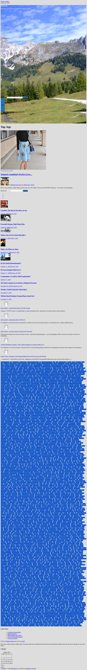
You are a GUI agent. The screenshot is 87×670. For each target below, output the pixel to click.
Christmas (28, 415)
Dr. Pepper (42, 446)
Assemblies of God (25, 383)
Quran (42, 560)
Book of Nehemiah (6, 398)
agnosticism (47, 368)
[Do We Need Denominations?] (5, 260)
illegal (72, 493)
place (33, 548)
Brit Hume (74, 400)
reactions (55, 561)
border (63, 398)
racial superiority (51, 560)
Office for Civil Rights (65, 537)
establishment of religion (48, 456)
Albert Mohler (4, 369)
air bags (55, 368)
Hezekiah (29, 487)
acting (74, 365)
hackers (55, 484)
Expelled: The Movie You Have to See (14, 210)
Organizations (16, 540)
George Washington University (29, 476)
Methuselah (4, 523)
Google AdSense (63, 479)
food (78, 467)
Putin (4, 560)
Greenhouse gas (70, 482)
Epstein (79, 455)
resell (67, 566)
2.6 (40, 362)
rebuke (43, 563)
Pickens (3, 548)
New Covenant (49, 532)
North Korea (63, 535)
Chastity (26, 409)
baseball (34, 391)
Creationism (60, 430)
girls (65, 476)
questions (32, 560)
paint (82, 540)
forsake (54, 468)
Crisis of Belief (42, 432)
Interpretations (58, 497)
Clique (13, 420)
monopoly (63, 526)
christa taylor (78, 411)
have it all (15, 485)
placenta (37, 548)
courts (5, 430)
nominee (28, 535)
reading (63, 561)
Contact (6, 51)
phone (46, 546)
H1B (44, 484)
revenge (62, 567)
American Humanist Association (9, 374)
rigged (2, 569)
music (44, 529)
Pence (2, 545)
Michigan (34, 523)
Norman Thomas (39, 535)
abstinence (17, 365)
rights (16, 569)
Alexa (24, 369)
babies (81, 386)
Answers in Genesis (21, 377)
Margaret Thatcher (29, 517)
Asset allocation (35, 383)
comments (55, 421)
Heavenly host (66, 485)
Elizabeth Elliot (57, 452)
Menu (2, 105)
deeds (9, 438)
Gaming (67, 473)
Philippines (29, 546)
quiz (36, 560)
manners (13, 517)
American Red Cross (31, 374)
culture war (61, 433)
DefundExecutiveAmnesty (36, 438)
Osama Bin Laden (32, 540)
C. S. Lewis (4, 403)
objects (48, 537)
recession (47, 563)
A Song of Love (12, 363)
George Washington (15, 476)
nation (27, 531)
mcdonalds (14, 520)
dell (72, 438)
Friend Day (48, 471)
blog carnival (19, 397)
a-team (19, 363)
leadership (14, 510)
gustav (41, 484)
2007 (54, 362)
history (76, 487)
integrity (12, 497)
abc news (33, 363)
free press (61, 470)
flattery (39, 467)
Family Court (15, 461)
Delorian (76, 438)
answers (14, 377)
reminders (73, 564)
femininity (69, 462)
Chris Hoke (45, 411)
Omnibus (28, 539)
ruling (51, 570)
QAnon (10, 560)
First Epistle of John (68, 465)
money (38, 526)
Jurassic (77, 503)
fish (30, 467)
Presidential (54, 554)
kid (72, 505)
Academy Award (25, 365)
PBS (66, 543)
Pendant (13, 545)
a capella (5, 363)
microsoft (39, 523)
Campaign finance (61, 403)
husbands (3, 493)
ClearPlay (54, 418)
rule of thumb (46, 570)
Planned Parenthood (52, 548)
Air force (59, 368)
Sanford (42, 574)
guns (37, 484)
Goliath (82, 478)
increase (77, 494)
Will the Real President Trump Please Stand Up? (18, 296)
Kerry (60, 505)
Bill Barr (6, 395)
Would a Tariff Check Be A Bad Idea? (14, 289)
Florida (43, 467)
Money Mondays (55, 526)
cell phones (77, 406)
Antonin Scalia (34, 379)
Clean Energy (42, 418)
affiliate (21, 368)
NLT (12, 535)
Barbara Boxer (80, 389)
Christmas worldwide (53, 415)
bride (63, 400)
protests (8, 558)
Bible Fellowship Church (7, 394)
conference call (48, 424)
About (5, 25)
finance (56, 464)
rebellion (34, 563)
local (19, 514)
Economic (79, 447)
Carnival (3, 406)
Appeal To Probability (24, 380)
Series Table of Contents (10, 89)
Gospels (22, 481)
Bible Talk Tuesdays (38, 394)
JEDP (30, 500)
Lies (5, 513)
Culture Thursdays (53, 433)
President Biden (16, 554)
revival (70, 567)
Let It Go (10, 511)
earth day (33, 447)
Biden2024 (77, 394)
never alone (41, 532)
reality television (12, 563)
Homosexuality (26, 490)
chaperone (55, 407)
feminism (75, 462)
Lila (52, 513)
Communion (47, 423)
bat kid (44, 391)
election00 (37, 450)
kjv (72, 507)
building (24, 401)
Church (72, 415)
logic (41, 514)
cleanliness (49, 418)
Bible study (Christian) (27, 394)
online (58, 539)
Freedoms (36, 471)
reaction (50, 561)
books (33, 398)
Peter (77, 545)
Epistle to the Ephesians (58, 455)
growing (6, 484)
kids (81, 505)
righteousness (11, 569)
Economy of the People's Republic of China (33, 449)
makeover (68, 516)
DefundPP (46, 438)
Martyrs (83, 517)
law (69, 508)
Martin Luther (76, 517)
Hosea (60, 490)
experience (16, 459)
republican (25, 566)
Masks (11, 519)
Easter (44, 447)
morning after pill (18, 528)
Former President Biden (32, 468)
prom (26, 557)
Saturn (71, 574)
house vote (81, 490)
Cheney (41, 409)
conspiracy (64, 426)
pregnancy (26, 552)
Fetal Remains (15, 464)
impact (19, 494)
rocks (64, 569)
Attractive (82, 385)
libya (2, 513)
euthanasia (17, 458)
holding (10, 488)
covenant (15, 430)
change (50, 407)
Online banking (64, 539)
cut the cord (15, 435)
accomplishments (37, 365)
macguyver (42, 516)
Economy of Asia (16, 449)
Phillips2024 (41, 546)
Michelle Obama (26, 523)
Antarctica (30, 377)
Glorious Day (17, 478)
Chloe (20, 411)
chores (28, 411)
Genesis (66, 475)
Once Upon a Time (37, 539)
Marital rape (37, 517)
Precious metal (15, 552)
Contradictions (54, 427)
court (2, 430)
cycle (24, 435)
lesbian (83, 510)
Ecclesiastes (55, 447)
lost (4, 516)
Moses (42, 528)
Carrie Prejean (20, 406)
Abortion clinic (74, 363)
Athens (16, 385)
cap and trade (13, 404)
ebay (51, 447)
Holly (28, 488)
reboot (39, 563)
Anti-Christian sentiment (74, 377)
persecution (49, 545)
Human (29, 491)
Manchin (8, 517)
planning (60, 548)
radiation (65, 560)
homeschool (77, 488)
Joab (38, 502)
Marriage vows (69, 517)
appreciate (42, 380)
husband (79, 491)
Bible (68, 392)
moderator (78, 525)
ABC (29, 363)
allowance (66, 369)
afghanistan (31, 368)
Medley (55, 520)
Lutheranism (35, 516)
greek (48, 482)
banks (31, 389)
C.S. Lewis (19, 403)
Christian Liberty (49, 412)
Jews (25, 502)
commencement (36, 421)
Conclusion (41, 424)
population (8, 551)
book (48, 397)
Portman (28, 551)
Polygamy (60, 549)
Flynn (53, 467)
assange (18, 383)
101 (11, 362)
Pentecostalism (29, 545)
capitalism (30, 404)
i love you (34, 493)
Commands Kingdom (25, 421)
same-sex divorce (10, 574)
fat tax (49, 461)
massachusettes (26, 519)
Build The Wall (18, 401)
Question (26, 560)
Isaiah (59, 499)
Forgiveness (22, 468)
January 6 (14, 500)
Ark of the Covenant (27, 382)
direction (9, 443)
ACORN (69, 365)
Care (72, 404)
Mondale (33, 526)
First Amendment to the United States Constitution (49, 465)
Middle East (53, 523)
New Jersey (71, 532)
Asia (11, 383)
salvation (3, 574)
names (83, 529)
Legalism (51, 510)
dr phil (37, 446)
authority (17, 386)
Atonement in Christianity (34, 385)
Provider (31, 558)
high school (46, 487)
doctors (27, 444)
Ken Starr (44, 505)
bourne (5, 400)
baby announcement (6, 388)
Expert (21, 459)
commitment (82, 421)
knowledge (79, 507)
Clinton (80, 418)
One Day (53, 539)
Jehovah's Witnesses (49, 500)
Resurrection (15, 567)
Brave (40, 400)
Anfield (26, 376)
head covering (25, 485)
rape (20, 561)
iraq (45, 499)
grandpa (9, 482)
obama (22, 537)
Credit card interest (11, 432)
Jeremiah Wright (69, 500)
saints (78, 572)
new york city (42, 534)
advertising (7, 368)
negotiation (17, 532)
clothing (21, 420)
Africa (36, 368)
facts (52, 459)
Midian (58, 523)
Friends (53, 471)
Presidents (60, 554)
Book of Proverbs (16, 398)
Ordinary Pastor (8, 540)
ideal (45, 493)
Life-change (18, 513)
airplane (68, 368)
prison (39, 555)
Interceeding (18, 497)
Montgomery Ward (76, 526)
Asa (70, 382)
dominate (14, 446)
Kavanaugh (30, 505)
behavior (16, 392)
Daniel (53, 435)
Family (9, 461)
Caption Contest (42, 404)
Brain (31, 400)
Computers (16, 424)
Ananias (14, 376)
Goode (53, 479)
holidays (19, 488)
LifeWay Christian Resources (29, 513)
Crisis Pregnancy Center (52, 432)
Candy (8, 404)
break (43, 400)
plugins (21, 549)
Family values (30, 461)
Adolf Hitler (65, 366)
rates (44, 561)
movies (78, 528)
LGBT (33, 511)
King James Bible (47, 507)
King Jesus (55, 507)
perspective (67, 545)
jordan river (4, 503)
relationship (4, 564)
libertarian (47, 511)
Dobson (23, 444)
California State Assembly (37, 403)
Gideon (50, 476)
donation (28, 446)
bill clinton (12, 395)
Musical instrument (51, 529)
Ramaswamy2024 (5, 561)
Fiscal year (26, 467)
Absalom (12, 365)
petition (81, 545)
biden (65, 394)
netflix (30, 532)
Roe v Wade (69, 569)
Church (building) (79, 415)
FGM (25, 464)
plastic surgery (67, 548)
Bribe (60, 400)
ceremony (34, 407)
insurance (7, 497)
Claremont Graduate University (22, 418)
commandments (9, 421)
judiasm (73, 503)
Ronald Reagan (26, 570)
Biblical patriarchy (59, 394)
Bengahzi (56, 392)
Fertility (9, 464)
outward (47, 540)
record (59, 563)
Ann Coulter (71, 376)
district (68, 443)
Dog (62, 444)
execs (78, 458)
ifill (69, 493)
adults (2, 368)
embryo (78, 452)
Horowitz (55, 490)
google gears (72, 479)
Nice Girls (67, 534)
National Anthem (34, 531)
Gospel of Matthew (14, 481)
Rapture (24, 561)
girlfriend (61, 476)
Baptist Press (56, 389)
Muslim (59, 529)
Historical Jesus (69, 487)
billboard (24, 395)
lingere (61, 513)
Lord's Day (82, 514)
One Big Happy (46, 539)
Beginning (11, 392)
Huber (19, 491)
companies (60, 423)
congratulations (72, 424)
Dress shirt (70, 446)
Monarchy (28, 526)
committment (16, 423)
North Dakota (56, 535)
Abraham (6, 365)
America (66, 371)
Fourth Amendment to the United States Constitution (23, 470)
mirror (30, 525)
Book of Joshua (70, 397)
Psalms (44, 558)
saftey (72, 572)
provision (36, 558)
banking (27, 389)
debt (48, 436)
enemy (56, 453)
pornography (22, 551)
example (63, 458)
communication (40, 423)
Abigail (55, 363)
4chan (73, 362)
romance (78, 569)
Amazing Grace (26, 371)
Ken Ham (38, 505)
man (80, 516)
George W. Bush (5, 476)
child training (75, 409)
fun (82, 471)
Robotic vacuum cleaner (56, 569)
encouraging (44, 453)
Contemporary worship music (19, 427)
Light (39, 513)
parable (26, 542)
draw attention (49, 446)
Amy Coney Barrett (6, 376)
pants (22, 542)
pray (76, 551)
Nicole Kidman (80, 534)
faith (63, 459)
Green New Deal (61, 482)
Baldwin (7, 389)
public (48, 558)
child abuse (69, 409)
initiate (2, 497)
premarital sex (38, 552)
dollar (72, 444)
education (73, 449)
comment (42, 421)
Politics (50, 549)
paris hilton (59, 542)
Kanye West (14, 505)
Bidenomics (83, 394)
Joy (29, 503)
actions (81, 365)
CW (22, 435)
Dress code (64, 446)
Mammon (76, 516)
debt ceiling (53, 436)
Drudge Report (5, 447)
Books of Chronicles (41, 398)
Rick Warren (82, 567)
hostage (68, 490)
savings (76, 574)
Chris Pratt (51, 411)
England (76, 453)
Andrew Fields (20, 376)
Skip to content (5, 1)
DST (14, 447)
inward (37, 499)
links (69, 513)
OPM (78, 539)
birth (35, 395)
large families (32, 508)
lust (30, 516)
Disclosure (7, 76)
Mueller (11, 529)
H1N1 (47, 484)
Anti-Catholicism (56, 377)
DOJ (69, 444)
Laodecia (22, 508)
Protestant (3, 558)
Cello (82, 406)
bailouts (79, 388)
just (81, 503)
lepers (79, 510)
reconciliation (54, 563)
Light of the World (46, 513)
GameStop (61, 473)
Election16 (67, 450)
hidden (34, 487)
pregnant (32, 552)
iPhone (41, 499)
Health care (36, 485)
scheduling (23, 575)
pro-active (48, 555)
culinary (21, 433)
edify (69, 449)
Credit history (20, 432)
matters (45, 519)
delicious (59, 438)
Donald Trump (22, 446)
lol (43, 514)
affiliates (25, 368)
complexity (4, 424)
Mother (46, 528)
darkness (61, 435)
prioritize (35, 555)
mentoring (59, 522)
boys (28, 400)
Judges (69, 503)
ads (75, 366)
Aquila (47, 380)
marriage (62, 517)
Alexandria (29, 369)
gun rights (33, 484)
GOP (77, 479)
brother (83, 400)
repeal (2, 566)
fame (5, 461)
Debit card (36, 436)
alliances (61, 369)
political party (38, 549)
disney (58, 443)
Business (67, 401)
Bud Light (6, 401)
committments (24, 423)
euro (82, 456)
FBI (73, 461)
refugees (73, 563)
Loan (16, 514)
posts (49, 551)
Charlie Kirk (13, 409)
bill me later (18, 395)
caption (35, 404)
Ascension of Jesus (77, 382)
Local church (24, 514)
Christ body (61, 411)
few (23, 464)
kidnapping (76, 505)
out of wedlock (41, 540)
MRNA (82, 528)
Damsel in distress (37, 435)
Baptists (63, 389)
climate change (69, 418)
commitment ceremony (7, 423)
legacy (47, 510)
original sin (23, 540)
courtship (9, 430)
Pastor (78, 542)
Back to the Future (59, 388)
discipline (46, 443)
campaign (53, 403)
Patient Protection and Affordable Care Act (22, 543)
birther (58, 395)
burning (46, 401)
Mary (2, 519)
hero (18, 487)
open (70, 539)
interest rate (25, 497)
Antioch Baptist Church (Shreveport (20, 379)
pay (47, 543)
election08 (49, 450)
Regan (77, 563)
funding (32, 473)
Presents (81, 552)
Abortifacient (61, 363)
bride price (68, 400)
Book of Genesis (54, 397)
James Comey (8, 500)
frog (57, 471)
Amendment (61, 371)
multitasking (25, 529)
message (77, 522)
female (45, 462)
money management (45, 526)
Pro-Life (60, 555)
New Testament (17, 534)
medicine (44, 520)
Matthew (49, 519)
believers (50, 392)
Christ (56, 411)
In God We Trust (39, 494)
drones (83, 446)
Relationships (10, 564)
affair (17, 368)
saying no (13, 575)
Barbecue (3, 391)
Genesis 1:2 (71, 475)
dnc (16, 444)
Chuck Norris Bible (64, 415)
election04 (43, 450)
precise (22, 552)
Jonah (81, 502)
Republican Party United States (36, 566)
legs (76, 510)
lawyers (72, 508)
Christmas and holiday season (39, 415)
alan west (78, 368)
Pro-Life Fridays (67, 555)
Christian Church (19, 412)
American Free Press (79, 372)
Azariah (67, 386)
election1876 (73, 450)
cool (80, 427)
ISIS (63, 499)
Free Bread (56, 470)
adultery (81, 366)
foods (81, 467)
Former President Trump (45, 468)
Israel (68, 499)
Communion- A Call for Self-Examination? (16, 276)
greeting (77, 482)
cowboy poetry (32, 430)
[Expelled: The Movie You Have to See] (4, 207)
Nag (80, 529)
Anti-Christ (64, 377)
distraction (63, 443)
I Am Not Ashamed (26, 493)
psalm (40, 558)
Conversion (75, 427)
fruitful (74, 471)
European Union (9, 458)
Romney (14, 570)
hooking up (42, 490)
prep (52, 552)
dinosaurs (78, 441)
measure (36, 520)
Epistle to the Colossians (44, 455)
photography (55, 546)
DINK (73, 441)
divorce (12, 444)
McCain (3, 520)
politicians (45, 549)
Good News (26, 479)
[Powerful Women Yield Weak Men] (6, 221)
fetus (20, 464)
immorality (14, 494)
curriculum (8, 435)
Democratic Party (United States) (45, 439)
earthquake (39, 447)
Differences (68, 441)
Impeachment (25, 494)
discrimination (53, 443)
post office (38, 551)
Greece (41, 482)
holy (44, 488)
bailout (74, 388)
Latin (61, 508)
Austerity (7, 386)
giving (77, 476)
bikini (2, 395)
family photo (22, 461)
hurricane (74, 491)
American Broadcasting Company (31, 372)
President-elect (46, 554)
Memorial (10, 522)
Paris (54, 542)
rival (33, 569)
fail (55, 459)
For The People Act (10, 468)
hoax (79, 487)
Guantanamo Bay (17, 484)
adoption (71, 366)
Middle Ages (45, 523)
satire (68, 574)
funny (53, 473)
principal (25, 555)
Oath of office (16, 537)
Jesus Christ (12, 502)
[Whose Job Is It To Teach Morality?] (6, 232)
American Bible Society (15, 372)
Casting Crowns (47, 406)
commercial (61, 421)
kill (83, 505)
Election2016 (81, 450)
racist (61, 560)
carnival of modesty (11, 406)
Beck (6, 392)
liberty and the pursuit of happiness (64, 511)
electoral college (32, 452)
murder (36, 529)
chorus (31, 411)
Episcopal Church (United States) (20, 455)
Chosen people (38, 411)
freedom (73, 470)
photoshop (66, 546)
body (37, 397)
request (60, 566)
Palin (7, 542)
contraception (46, 427)
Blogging (25, 397)
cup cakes (67, 433)
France (45, 470)
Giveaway (72, 476)
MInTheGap (4, 6)
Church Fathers (15, 417)
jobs (43, 502)
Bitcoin (67, 395)
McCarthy (8, 520)
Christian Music (76, 412)
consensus (32, 426)
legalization (57, 510)
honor (37, 490)
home (66, 488)
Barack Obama (71, 389)
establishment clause (35, 456)
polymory (65, 549)
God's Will (48, 478)
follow (64, 467)
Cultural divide (40, 433)
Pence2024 (7, 545)
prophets (52, 557)
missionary (50, 525)
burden (42, 401)
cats (71, 406)
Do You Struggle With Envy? (11, 270)
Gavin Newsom (27, 475)
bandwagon (21, 389)
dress (59, 446)
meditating (50, 520)
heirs (7, 487)
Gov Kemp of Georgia (38, 481)
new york (35, 534)
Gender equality (36, 475)
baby (85, 386)
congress (78, 424)
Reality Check (81, 561)
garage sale (72, 473)
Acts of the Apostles (9, 366)
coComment (32, 420)
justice (84, 503)
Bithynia (71, 395)
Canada (73, 403)
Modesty (3, 526)
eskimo (20, 456)
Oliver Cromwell (16, 539)
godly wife (74, 478)
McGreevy (20, 520)
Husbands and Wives (11, 493)
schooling (41, 575)
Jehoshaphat (40, 500)
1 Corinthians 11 (5, 362)
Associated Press (52, 383)
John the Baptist (72, 502)
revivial (75, 567)
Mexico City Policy (17, 523)
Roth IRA (33, 570)
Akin (74, 368)
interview (71, 497)
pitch (21, 548)
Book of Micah (79, 397)
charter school (20, 409)
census (9, 407)
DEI (50, 438)
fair (57, 459)
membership (4, 522)
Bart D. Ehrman (14, 391)
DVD (26, 447)
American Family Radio (67, 372)
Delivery (68, 438)
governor (66, 481)
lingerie (65, 513)
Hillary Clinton (61, 487)
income (72, 494)
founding (76, 468)
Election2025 (19, 452)
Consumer (3, 427)
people (35, 545)
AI (51, 368)
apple (37, 380)
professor (9, 557)
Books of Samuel (51, 398)
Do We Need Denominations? (11, 263)
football (3, 468)
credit (74, 430)
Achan (65, 365)
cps (37, 430)
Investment (32, 499)
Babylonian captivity (37, 388)
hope (51, 490)
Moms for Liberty (20, 526)
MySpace (68, 529)
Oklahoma (75, 537)
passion (69, 542)
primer (11, 555)
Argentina (66, 380)
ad (15, 366)
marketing (56, 517)
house (76, 490)
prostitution (68, 557)
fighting (36, 464)
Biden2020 (70, 394)
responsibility (4, 567)
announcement (4, 377)
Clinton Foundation (6, 420)
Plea (2, 549)
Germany (40, 476)
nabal (76, 529)
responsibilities (77, 566)
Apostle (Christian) (76, 379)
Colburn (53, 420)
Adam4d (30, 366)
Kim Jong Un (6, 507)
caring (75, 404)
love (12, 516)
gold (79, 478)
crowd (81, 432)
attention (56, 385)
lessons (6, 511)
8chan (83, 362)
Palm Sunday (12, 542)
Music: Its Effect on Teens (9, 249)
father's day (57, 461)
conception (29, 424)
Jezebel (29, 502)
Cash (31, 406)
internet (52, 497)
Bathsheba (49, 391)
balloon (12, 389)
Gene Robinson (52, 475)
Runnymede (64, 570)
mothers (65, 528)
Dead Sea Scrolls (14, 436)
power (57, 551)
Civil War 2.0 (9, 418)
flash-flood (34, 467)
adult (77, 366)
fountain (7, 470)
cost (54, 429)
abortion (67, 363)
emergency (4, 453)
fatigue (66, 461)
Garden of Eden (80, 473)
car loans (60, 404)
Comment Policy (8, 63)
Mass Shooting (17, 519)
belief (42, 392)
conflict (60, 424)
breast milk (56, 400)
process (74, 555)
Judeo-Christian (53, 503)
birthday (54, 395)
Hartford (82, 484)
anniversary (78, 376)
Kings (69, 507)
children (8, 411)
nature (8, 532)
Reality (75, 561)
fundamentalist (13, 473)
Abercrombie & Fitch (47, 363)
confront (65, 424)
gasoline (17, 475)
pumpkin (71, 558)
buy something (82, 401)
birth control (48, 395)
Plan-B (44, 548)
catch (53, 406)
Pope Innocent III (81, 549)
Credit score (27, 432)
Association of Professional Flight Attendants (70, 383)
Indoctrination (38, 496)
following (74, 467)
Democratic (33, 439)
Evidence (48, 458)
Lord (60, 514)
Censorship (4, 407)
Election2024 (11, 452)
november (74, 535)
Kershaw (64, 505)
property (42, 557)
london (46, 514)
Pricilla (75, 554)
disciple (29, 443)
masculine (6, 519)
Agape (40, 368)
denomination (75, 439)
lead (80, 508)
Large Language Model (42, 508)
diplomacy (3, 443)
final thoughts (50, 464)
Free (51, 470)
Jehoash (35, 500)
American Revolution (43, 374)
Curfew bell (79, 433)
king (20, 507)
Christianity (64, 414)
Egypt (2, 450)
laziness (77, 508)
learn (26, 510)
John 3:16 (49, 502)
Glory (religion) (26, 478)
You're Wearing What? (7, 170)
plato (72, 548)
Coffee (38, 420)
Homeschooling (5, 490)
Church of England (44, 417)
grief (81, 482)
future (56, 473)
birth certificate (41, 395)
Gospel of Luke (5, 481)
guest (24, 484)
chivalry (16, 411)
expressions (26, 459)
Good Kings (19, 479)
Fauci (70, 461)
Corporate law (25, 429)
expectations (9, 459)
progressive (22, 557)
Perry (44, 545)
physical (71, 546)
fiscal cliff (20, 467)
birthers (63, 395)
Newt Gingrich (60, 534)
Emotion (32, 453)
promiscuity (31, 557)
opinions (74, 539)
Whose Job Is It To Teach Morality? (13, 235)
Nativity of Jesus (64, 531)
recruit (63, 563)
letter (15, 511)
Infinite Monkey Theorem (68, 496)
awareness (61, 386)
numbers (3, 537)
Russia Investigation (26, 572)
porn (17, 551)
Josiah (17, 503)
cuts (19, 435)
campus (69, 403)
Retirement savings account (42, 567)
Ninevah (6, 535)
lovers (21, 516)
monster (68, 526)
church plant (53, 417)
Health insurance (44, 485)
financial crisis (72, 464)
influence (82, 496)
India (80, 494)
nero (27, 532)
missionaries (44, 525)
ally (70, 369)
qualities (22, 560)
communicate (32, 423)
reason (21, 563)
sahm (75, 572)
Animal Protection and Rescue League (49, 376)
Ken (34, 505)
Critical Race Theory (65, 432)
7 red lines (78, 362)
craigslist (40, 430)
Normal (33, 535)
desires (49, 441)
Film (45, 464)
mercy (73, 522)
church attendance (5, 417)
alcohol (20, 369)
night (2, 535)
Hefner (72, 485)
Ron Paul (19, 570)
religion (17, 564)
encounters (38, 453)
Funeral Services (46, 473)
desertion (32, 441)
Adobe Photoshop (57, 366)
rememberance (54, 564)
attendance (51, 385)
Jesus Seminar (20, 502)
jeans (22, 500)
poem (29, 549)
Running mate (57, 570)
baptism (35, 389)
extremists (32, 459)
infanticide (52, 496)
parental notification (37, 542)
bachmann (51, 388)
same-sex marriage (20, 574)
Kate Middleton (22, 505)
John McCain (56, 502)
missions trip (57, 525)
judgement (64, 503)
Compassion (72, 423)
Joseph (9, 503)
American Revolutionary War (57, 374)
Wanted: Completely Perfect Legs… (16, 174)
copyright (18, 429)
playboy (76, 548)
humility (54, 491)
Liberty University (79, 511)
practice (69, 551)
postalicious (45, 551)
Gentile (77, 475)
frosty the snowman (67, 471)
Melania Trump (67, 520)
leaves (34, 510)
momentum (12, 526)
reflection (67, 563)
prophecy (47, 557)
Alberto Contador (13, 369)
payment (62, 543)
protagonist (75, 557)
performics (40, 545)
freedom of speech (28, 471)
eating (47, 447)
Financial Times (80, 464)
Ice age (41, 493)
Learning (30, 510)
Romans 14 (8, 570)
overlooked (53, 540)
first (26, 465)
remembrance (61, 564)
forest (17, 468)
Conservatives (51, 426)
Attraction (76, 385)
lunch (27, 516)
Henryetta (14, 487)
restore (10, 567)
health (31, 485)
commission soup (69, 421)
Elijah (51, 452)
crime (32, 432)
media (40, 520)
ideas (48, 493)
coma (73, 420)
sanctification (36, 574)
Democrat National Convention (20, 439)
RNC (36, 569)
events (44, 458)
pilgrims (15, 548)
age (43, 368)
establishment (26, 456)
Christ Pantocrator (70, 411)
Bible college (81, 392)
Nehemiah (23, 532)
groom (84, 482)
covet (19, 430)
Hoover (47, 490)
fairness (60, 459)
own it (72, 540)
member (80, 520)
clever (63, 418)
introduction (21, 499)
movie (74, 528)
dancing (48, 435)
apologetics (63, 379)
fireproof (22, 465)
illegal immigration (79, 493)
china (12, 411)
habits (51, 484)
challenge (39, 407)
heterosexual (23, 487)
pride (78, 554)
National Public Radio (54, 531)
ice (38, 493)
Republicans (48, 566)
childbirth (3, 411)
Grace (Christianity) (80, 481)
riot (24, 569)
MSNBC (6, 529)
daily (31, 435)
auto (39, 386)
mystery (73, 529)
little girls (8, 514)
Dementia (81, 438)
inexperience (45, 496)
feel (36, 462)
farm (41, 461)
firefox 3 (17, 465)
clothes (17, 420)
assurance (3, 385)
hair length (66, 484)
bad (71, 388)
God (35, 478)
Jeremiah (62, 500)
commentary (49, 421)
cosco (37, 429)
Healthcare (52, 485)
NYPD (10, 537)
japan (19, 500)
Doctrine (32, 444)
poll (53, 549)
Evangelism (36, 458)
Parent (30, 542)
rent (78, 564)
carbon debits (67, 404)
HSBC (15, 491)
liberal (37, 511)
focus (61, 467)
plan (41, 548)
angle (37, 376)
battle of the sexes (64, 391)
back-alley (67, 388)
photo (50, 546)
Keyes (69, 505)
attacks (46, 385)
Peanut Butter (71, 543)
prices (71, 554)
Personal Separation (58, 545)
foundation (65, 468)
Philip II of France (20, 546)
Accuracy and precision (57, 365)
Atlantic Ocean (22, 385)
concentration (22, 424)
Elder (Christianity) (9, 450)
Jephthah (57, 500)
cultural (25, 433)
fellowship (40, 462)
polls (56, 549)
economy (9, 449)
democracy (4, 439)
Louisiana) (8, 516)
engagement (61, 453)
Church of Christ (34, 417)
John (45, 502)
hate (9, 485)
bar (66, 389)
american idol (22, 374)
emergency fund (25, 453)
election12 (61, 450)
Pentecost (22, 545)
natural (75, 531)
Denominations (5, 441)
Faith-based (68, 459)
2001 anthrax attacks (46, 362)
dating (66, 435)
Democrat (9, 439)
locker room (36, 514)
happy (71, 484)
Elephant (46, 452)
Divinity (8, 444)
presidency (3, 554)
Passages (64, 542)
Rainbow (78, 560)
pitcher (24, 548)
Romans (3, 570)
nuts (7, 537)
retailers (33, 567)
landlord (7, 508)
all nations (55, 369)
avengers (42, 386)
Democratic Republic (60, 439)
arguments (9, 382)
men (35, 522)
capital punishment (23, 404)
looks (49, 514)
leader (9, 510)
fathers (62, 461)
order (2, 540)
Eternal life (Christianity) (65, 456)
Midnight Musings (66, 523)
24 (67, 362)
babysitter (45, 388)
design (36, 441)
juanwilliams (41, 503)
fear (75, 461)
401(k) (70, 362)
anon (10, 377)
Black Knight (77, 395)
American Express (55, 372)
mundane (31, 529)
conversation (68, 427)
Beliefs (46, 392)
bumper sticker (31, 401)
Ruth (33, 572)
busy (71, 401)
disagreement (15, 443)
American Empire (45, 372)
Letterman (19, 511)
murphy (40, 529)
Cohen (48, 420)
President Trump (37, 554)
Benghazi (61, 392)
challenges (45, 407)
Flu (51, 467)
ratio (47, 561)
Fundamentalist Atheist (24, 473)
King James (38, 507)
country (61, 429)
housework (10, 491)
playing (84, 548)
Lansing (17, 508)
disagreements (23, 443)
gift (53, 476)
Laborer (3, 508)
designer (41, 441)
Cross (78, 432)
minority (21, 525)
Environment (4, 455)
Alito (37, 369)
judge (59, 503)
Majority (62, 516)
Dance (44, 435)
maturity (81, 519)
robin (48, 569)
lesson (2, 511)
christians (22, 415)
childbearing (83, 409)
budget (11, 401)
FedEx (33, 462)
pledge (5, 549)
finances (60, 464)
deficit (21, 438)
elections (25, 452)
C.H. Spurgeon (11, 403)
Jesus (7, 502)
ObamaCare (36, 537)
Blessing (10, 397)
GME (32, 478)
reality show (4, 563)
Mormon (10, 528)
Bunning (37, 401)
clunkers (26, 420)
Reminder (68, 564)
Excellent (68, 458)
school (28, 575)
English (81, 453)
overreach (67, 540)
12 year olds (15, 362)
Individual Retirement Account (26, 496)
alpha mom (4, 371)
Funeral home (38, 473)
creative (66, 430)
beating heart (73, 391)
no (15, 535)
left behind (42, 510)
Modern (84, 525)
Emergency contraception (14, 453)
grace (72, 481)
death (20, 436)
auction (3, 386)
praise (72, 551)
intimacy (76, 497)
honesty (33, 490)
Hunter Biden (68, 491)
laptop (26, 508)
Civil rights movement (78, 417)
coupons (82, 429)
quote (39, 560)
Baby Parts (21, 388)
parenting (45, 542)
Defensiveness (16, 438)
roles (74, 569)
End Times (51, 453)
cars (25, 406)
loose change (55, 514)
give (68, 476)
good (2, 479)
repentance (7, 566)
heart (56, 485)
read (59, 561)
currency (3, 435)
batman (54, 391)
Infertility (58, 496)
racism (58, 560)
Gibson (45, 476)
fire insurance (6, 465)
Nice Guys (73, 534)
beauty (79, 391)
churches (59, 417)
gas (14, 475)
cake (23, 403)
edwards (78, 449)
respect (71, 566)
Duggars (22, 447)
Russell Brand (14, 572)
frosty (59, 471)
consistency (58, 426)
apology (69, 379)
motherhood (59, 528)
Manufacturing (19, 517)
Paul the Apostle (41, 543)
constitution (81, 426)
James (2, 500)
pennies (17, 545)
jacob (83, 499)
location (30, 514)
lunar (24, 516)
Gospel (81, 479)
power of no (63, 551)
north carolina (48, 535)
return (52, 567)
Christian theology (29, 414)
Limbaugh (56, 513)
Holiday (15, 488)
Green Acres (53, 482)
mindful (80, 523)
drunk (10, 447)
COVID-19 (24, 430)
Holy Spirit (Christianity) (58, 488)
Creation (45, 430)
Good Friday (7, 479)
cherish (45, 409)
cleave (59, 418)
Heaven (60, 485)
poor (70, 549)
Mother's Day (52, 528)
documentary (38, 444)
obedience (43, 537)
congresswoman (12, 426)
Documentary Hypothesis (49, 444)
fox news (40, 470)
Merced (65, 522)
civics (70, 417)
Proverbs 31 (19, 558)
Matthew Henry (64, 519)
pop (73, 549)
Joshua (13, 503)
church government (24, 417)
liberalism (42, 511)
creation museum (52, 430)
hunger (62, 491)
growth (10, 484)
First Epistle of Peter (79, 465)
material (40, 519)
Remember (46, 564)
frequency (42, 471)
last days (51, 508)
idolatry (63, 493)
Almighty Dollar (76, 369)
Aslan (13, 383)
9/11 (2, 363)
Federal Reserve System (24, 462)
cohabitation (43, 420)
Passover (73, 542)
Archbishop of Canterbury (56, 380)
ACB (31, 365)
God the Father (41, 478)
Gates (21, 475)
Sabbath (37, 572)
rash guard (39, 561)
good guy (13, 479)
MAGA (47, 516)
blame (6, 397)
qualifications (15, 560)
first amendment (31, 465)
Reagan (67, 561)
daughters (76, 435)
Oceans (52, 537)
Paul (36, 543)
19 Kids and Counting (33, 362)
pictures (7, 548)
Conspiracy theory (73, 426)
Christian (3, 412)
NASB (18, 531)
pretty (67, 554)
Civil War (3, 418)
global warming (9, 478)
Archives (6, 38)
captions (49, 404)
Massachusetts (34, 519)
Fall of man (81, 459)
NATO (71, 531)
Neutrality (35, 532)
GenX (81, 475)
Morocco (25, 528)
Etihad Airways (76, 456)
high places (39, 487)
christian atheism (10, 412)
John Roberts (63, 502)
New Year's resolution (27, 534)
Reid (80, 563)
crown (2, 433)
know (74, 507)
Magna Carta (56, 516)
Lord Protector (66, 514)
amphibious (74, 374)
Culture (46, 433)
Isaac (56, 499)
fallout (2, 461)
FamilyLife (37, 461)
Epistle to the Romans (70, 455)
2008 (57, 362)
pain (79, 540)
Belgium (38, 392)
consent (38, 426)
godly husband (67, 478)
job (40, 502)
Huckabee (23, 491)
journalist (25, 503)
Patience (8, 543)
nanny (9, 531)
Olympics (23, 539)
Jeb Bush (26, 500)
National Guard (43, 531)
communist (54, 423)
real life (71, 561)
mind (76, 523)
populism (13, 551)
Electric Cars (40, 452)
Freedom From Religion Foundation (13, 471)
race (46, 560)
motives (70, 528)
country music (67, 429)
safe (60, 572)
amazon (33, 371)
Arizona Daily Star (17, 382)
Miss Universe (36, 525)
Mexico (9, 523)
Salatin (82, 572)
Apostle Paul (14, 380)
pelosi (81, 543)
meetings (60, 520)
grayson (14, 482)
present (76, 552)
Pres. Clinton (63, 552)
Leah (23, 510)
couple (73, 429)
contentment (30, 427)
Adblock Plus (37, 366)
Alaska (83, 368)
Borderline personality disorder (74, 398)
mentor (54, 522)
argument (71, 380)
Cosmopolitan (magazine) (46, 429)
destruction (54, 441)
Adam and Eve (24, 366)
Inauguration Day (65, 494)
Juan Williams (34, 503)
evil (52, 458)
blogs (29, 397)
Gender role (44, 475)
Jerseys (80, 500)
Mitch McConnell (65, 525)
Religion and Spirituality (25, 564)
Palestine (3, 542)
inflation (77, 496)
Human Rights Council (45, 491)
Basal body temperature (25, 391)
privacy (44, 555)
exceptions (74, 458)
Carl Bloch (80, 404)
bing (28, 395)
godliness (60, 478)
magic (51, 516)
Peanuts (77, 543)
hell (10, 487)
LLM (13, 514)
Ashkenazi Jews (5, 383)
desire (45, 441)
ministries (16, 525)
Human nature (35, 491)
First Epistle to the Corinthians (9, 467)
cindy (63, 417)
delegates (54, 438)
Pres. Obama (70, 552)
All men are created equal (46, 369)
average (47, 386)
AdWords (12, 368)
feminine (64, 462)
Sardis (65, 574)
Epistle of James (33, 455)
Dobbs (19, 444)
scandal (18, 575)
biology (32, 395)
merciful (69, 522)
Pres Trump (56, 552)
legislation (63, 510)
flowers (48, 467)
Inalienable (57, 494)
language (12, 508)
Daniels (57, 435)
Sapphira (50, 574)
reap (18, 563)
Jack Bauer (79, 499)
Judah (47, 503)
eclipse (74, 447)
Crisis (35, 432)
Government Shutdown (57, 481)
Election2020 (4, 452)
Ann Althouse (63, 376)
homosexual (19, 490)
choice (24, 411)
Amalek (15, 371)
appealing (33, 380)
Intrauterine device (12, 499)
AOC (40, 379)
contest (36, 427)
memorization (25, 522)
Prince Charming (18, 555)
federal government (12, 462)
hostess (73, 490)
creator (70, 430)
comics (2, 421)
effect (82, 449)
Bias (65, 392)
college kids (63, 420)
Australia (12, 386)
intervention (65, 497)
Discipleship (40, 443)
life (7, 513)
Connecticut (20, 426)
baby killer (15, 388)
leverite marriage (27, 511)
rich (78, 567)
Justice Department (6, 505)
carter (28, 406)
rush (69, 570)
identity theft (57, 493)
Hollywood (34, 488)
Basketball (39, 391)
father (52, 461)
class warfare (34, 418)
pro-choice (54, 555)
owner (76, 540)
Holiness (24, 488)
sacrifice (42, 572)
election (17, 450)
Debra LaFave (43, 436)
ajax (72, 368)
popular (3, 551)
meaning (25, 520)
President (9, 554)
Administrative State (46, 366)
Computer (9, 424)
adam (18, 366)
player (80, 548)
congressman (4, 426)
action (77, 365)
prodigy (78, 555)
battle (58, 391)
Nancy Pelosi (4, 531)
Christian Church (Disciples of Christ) (35, 412)
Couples (77, 429)
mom (7, 526)
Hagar (59, 484)
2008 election (62, 362)
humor (58, 491)
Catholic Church (64, 406)
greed (44, 482)
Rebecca (29, 563)
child (64, 409)
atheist (12, 385)
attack (42, 385)
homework (12, 490)
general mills (60, 475)
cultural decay (31, 433)
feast (78, 461)
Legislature (69, 510)
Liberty (53, 511)
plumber (25, 549)
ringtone (21, 569)
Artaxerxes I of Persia (39, 382)
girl (58, 476)
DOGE (66, 444)
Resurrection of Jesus (25, 567)
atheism (8, 385)
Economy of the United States (54, 449)
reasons (25, 563)
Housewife (4, 491)
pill (18, 548)
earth (29, 447)
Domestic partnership (6, 446)
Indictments (4, 496)
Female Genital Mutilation (54, 462)
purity (75, 558)
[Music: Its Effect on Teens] (3, 246)
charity (65, 407)
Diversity (73, 443)
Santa (46, 574)
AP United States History (48, 379)
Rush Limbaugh (75, 570)
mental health (48, 522)
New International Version (60, 532)
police (32, 549)
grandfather (4, 482)
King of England (62, 507)
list (75, 513)
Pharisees (12, 546)
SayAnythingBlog (5, 575)
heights (76, 485)
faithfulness (75, 459)
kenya (56, 505)
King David (25, 507)
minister (11, 525)
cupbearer (73, 433)
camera (49, 403)
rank (18, 561)
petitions (3, 546)
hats (11, 485)
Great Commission (21, 482)
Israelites (73, 499)
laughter (65, 508)
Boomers (58, 398)
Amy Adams (81, 374)
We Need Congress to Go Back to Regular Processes (19, 283)
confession (55, 424)
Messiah (82, 522)
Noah (17, 535)
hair (62, 484)
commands (16, 421)
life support (11, 513)
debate (31, 436)
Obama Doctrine (28, 537)
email (74, 452)
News (48, 534)
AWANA (52, 386)
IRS (54, 499)
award (56, 386)
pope (75, 549)
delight (64, 438)
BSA (2, 401)
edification (65, 449)
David (80, 435)
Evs (60, 458)
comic (81, 420)
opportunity (83, 539)
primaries (6, 555)
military (73, 523)
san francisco (29, 574)
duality (17, 447)
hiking (51, 487)
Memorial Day (17, 522)
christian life (58, 412)
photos (61, 546)
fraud (48, 470)
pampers (18, 542)
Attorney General (64, 385)
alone (82, 369)
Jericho (76, 500)
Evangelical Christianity (26, 458)
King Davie (32, 507)
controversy (61, 427)
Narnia (13, 531)
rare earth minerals (31, 561)
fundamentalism (5, 473)
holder (6, 488)
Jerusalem (3, 502)
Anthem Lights (37, 377)
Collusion (68, 420)
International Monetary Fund (41, 497)
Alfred (34, 369)
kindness (16, 507)
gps (70, 481)
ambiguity (54, 371)
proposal (57, 557)
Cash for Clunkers (38, 406)
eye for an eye (39, 459)
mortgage (30, 528)
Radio (74, 560)
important (31, 494)
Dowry (33, 446)
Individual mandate (12, 496)
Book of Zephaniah (26, 398)
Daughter (70, 435)
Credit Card (79, 430)
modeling (73, 525)
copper (83, 427)
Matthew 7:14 (55, 519)
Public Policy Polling (55, 558)
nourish (69, 535)
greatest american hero (33, 482)
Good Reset (48, 479)
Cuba (16, 433)
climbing (75, 418)
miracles (26, 525)
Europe (3, 458)
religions (35, 564)
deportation (12, 441)
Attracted (71, 385)
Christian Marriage (67, 412)
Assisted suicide (44, 383)
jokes (77, 502)
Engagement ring (69, 453)
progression (15, 557)
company (66, 423)
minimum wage (5, 525)
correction (32, 429)
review (66, 567)
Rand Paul (13, 561)
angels (30, 376)
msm (2, 529)
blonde (33, 397)
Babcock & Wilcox (74, 386)
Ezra (44, 459)
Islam (65, 499)
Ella (72, 452)
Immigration (8, 494)
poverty (53, 551)
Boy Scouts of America (16, 400)
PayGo (58, 543)
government (47, 481)
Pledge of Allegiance (12, 549)
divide (77, 443)
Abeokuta (38, 363)
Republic (19, 566)
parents (50, 542)
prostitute (62, 557)
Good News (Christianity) (37, 479)
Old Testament (7, 539)
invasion (26, 499)
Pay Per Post (52, 543)
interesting (31, 497)
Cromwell (73, 432)
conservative (43, 426)
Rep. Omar (82, 564)
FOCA (57, 467)
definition (26, 438)
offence (56, 537)
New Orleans (8, 534)
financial (65, 464)
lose (2, 516)
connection (27, 426)
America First (73, 371)
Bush (63, 401)
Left (38, 510)
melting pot (74, 520)
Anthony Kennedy (46, 377)
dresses (75, 446)
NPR (78, 535)
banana (16, 389)
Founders (71, 468)
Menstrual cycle (40, 522)
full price (79, 471)
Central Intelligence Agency (18, 407)
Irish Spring (49, 499)
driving (79, 446)
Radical (70, 560)
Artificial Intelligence (63, 382)
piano (75, 546)
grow (2, 484)
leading (19, 510)
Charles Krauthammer (73, 407)
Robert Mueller (42, 569)
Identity (52, 493)
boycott (25, 400)
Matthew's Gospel (73, 519)
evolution (56, 458)
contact (8, 427)
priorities (30, 555)
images (2, 494)
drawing (55, 446)
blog (14, 397)
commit (76, 421)
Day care (6, 436)
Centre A (28, 407)
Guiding (28, 484)
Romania (83, 569)
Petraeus (8, 546)
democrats (68, 439)
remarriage (40, 564)
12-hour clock (23, 362)
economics (3, 449)
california (27, 403)
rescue (64, 566)
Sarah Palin (60, 574)
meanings (30, 520)
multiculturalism (17, 529)
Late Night (57, 508)
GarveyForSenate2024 (7, 475)
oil (71, 537)
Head (19, 485)
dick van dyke (61, 441)
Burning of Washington (55, 401)
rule (41, 570)
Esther (56, 456)
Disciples (33, 443)
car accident (55, 404)
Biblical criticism (49, 394)
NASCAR (23, 531)
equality (13, 456)
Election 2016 (30, 450)
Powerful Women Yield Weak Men (13, 224)
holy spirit (48, 488)
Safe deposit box (65, 572)
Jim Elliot (33, 502)
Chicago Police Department (55, 409)
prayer (79, 551)
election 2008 (23, 450)
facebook (48, 459)
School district (34, 575)
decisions (71, 436)
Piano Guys (80, 546)
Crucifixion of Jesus (9, 433)
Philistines (35, 546)
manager (3, 517)
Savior (80, 574)
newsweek (53, 534)
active (2, 366)
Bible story (17, 394)
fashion (45, 461)
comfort (77, 420)
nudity (82, 535)
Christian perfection (10, 414)
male (72, 516)
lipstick (72, 513)
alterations (9, 371)
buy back (75, 401)
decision (66, 436)
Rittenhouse (28, 569)
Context (40, 427)
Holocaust (40, 488)
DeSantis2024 (25, 441)
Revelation (57, 567)
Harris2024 (76, 484)
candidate (3, 404)
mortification (36, 528)
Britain (79, 400)
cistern (67, 417)
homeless (70, 488)
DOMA (79, 444)
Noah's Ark (22, 535)
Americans (68, 374)
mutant (63, 529)
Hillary (55, 487)
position (33, 551)
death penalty (25, 436)
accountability (46, 365)
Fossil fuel (59, 468)
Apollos (58, 379)
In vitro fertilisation (49, 494)
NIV (10, 535)
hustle (19, 493)
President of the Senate (27, 554)
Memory (31, 522)
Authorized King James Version (28, 386)
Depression (19, 441)
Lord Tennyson (74, 514)
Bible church (73, 392)
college (57, 420)
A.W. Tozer (24, 363)
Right (5, 569)
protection (80, 557)
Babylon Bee (27, 388)
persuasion (73, 545)
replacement (13, 566)
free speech (68, 470)
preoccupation (46, 552)
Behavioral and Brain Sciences (27, 392)
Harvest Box (4, 485)
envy (9, 455)
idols (67, 493)
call (46, 403)
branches (35, 400)
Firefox (12, 465)
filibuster (40, 464)
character (60, 407)
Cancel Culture (80, 403)
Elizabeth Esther (66, 452)
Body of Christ (43, 397)
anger (34, 376)
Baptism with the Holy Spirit (45, 389)
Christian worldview (55, 414)
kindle (12, 507)
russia (19, 572)
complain (78, 423)
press (64, 554)
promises (37, 557)
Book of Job (62, 397)
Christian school (20, 414)
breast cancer (48, 400)
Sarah (54, 574)
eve (41, 458)
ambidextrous (48, 371)
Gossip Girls (28, 481)
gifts (55, 476)
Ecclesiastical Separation (65, 447)
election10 (55, 450)
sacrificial (47, 572)
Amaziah (19, 371)
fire (1, 465)
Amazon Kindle (40, 371)
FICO (29, 464)
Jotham (21, 503)
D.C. (28, 435)
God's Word (54, 478)
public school (65, 558)
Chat (30, 409)
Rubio (38, 570)
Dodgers (58, 444)
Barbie (8, 391)
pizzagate (29, 548)
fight (32, 464)
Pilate (11, 548)
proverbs (13, 558)
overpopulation (60, 540)
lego (74, 510)
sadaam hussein (54, 572)
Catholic (58, 406)
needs (12, 532)
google (57, 479)
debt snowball (60, 436)
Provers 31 (25, 558)
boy (9, 400)
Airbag (64, 368)
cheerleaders (35, 409)
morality (6, 528)
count (56, 429)
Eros (17, 456)
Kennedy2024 (51, 505)
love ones (16, 516)
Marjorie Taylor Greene (47, 517)
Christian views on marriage (42, 414)
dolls (75, 444)
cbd (73, 406)
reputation (55, 566)
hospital (64, 490)
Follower (69, 467)
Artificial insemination (51, 382)
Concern (35, 424)
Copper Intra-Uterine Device (8, 429)
